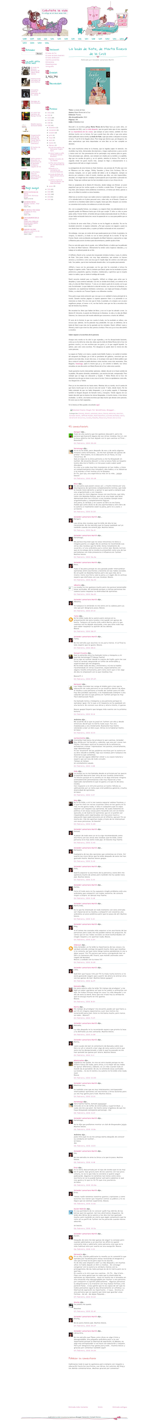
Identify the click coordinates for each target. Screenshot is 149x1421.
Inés (76, 771)
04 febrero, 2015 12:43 (84, 861)
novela (88, 418)
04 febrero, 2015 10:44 (84, 733)
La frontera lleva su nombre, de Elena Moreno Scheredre (36, 175)
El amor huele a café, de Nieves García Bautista (56, 154)
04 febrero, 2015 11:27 (84, 795)
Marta (76, 1007)
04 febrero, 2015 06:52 (85, 594)
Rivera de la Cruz (114, 418)
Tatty (76, 616)
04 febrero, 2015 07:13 (84, 611)
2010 (39, 38)
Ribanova (102, 418)
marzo (51, 143)
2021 (114, 38)
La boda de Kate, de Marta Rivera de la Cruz (56, 176)
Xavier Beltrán (80, 1209)
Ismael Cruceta (80, 653)
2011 (45, 38)
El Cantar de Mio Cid (35, 148)
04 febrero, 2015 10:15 (84, 714)
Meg (75, 800)
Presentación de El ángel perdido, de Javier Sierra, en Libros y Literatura (35, 139)
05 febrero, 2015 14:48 (84, 1162)
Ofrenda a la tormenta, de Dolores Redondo (56, 170)
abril (51, 140)
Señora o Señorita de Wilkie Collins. (31, 231)
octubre (52, 133)
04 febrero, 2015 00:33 (85, 443)
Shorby (77, 1302)
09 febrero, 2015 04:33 (85, 1351)
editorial (112, 413)
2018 (93, 38)
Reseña (95, 418)
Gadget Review (95, 1417)
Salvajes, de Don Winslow (35, 102)
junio (51, 135)
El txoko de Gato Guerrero (55, 55)
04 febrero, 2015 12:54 (84, 940)
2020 (107, 38)
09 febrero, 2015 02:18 (85, 1311)
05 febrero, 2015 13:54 (85, 1146)
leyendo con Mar (30, 229)
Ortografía (50, 66)
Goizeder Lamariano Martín (85, 517)
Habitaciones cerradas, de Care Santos (35, 80)
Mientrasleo (79, 1060)
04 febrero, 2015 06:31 (85, 530)
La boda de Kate (112, 415)
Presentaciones (51, 64)
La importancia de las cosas (82, 132)
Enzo (76, 1168)
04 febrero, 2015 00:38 (85, 478)
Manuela (77, 986)
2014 (66, 38)
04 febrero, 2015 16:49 (84, 981)
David (105, 413)
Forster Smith (74, 415)
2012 (52, 38)
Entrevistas (50, 62)
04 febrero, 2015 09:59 (85, 679)
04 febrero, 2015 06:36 (85, 557)
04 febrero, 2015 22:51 (84, 1096)
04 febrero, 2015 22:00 (85, 1078)
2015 (73, 38)
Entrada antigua (120, 1407)
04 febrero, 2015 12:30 (85, 824)
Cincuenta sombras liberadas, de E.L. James (35, 92)
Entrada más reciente (78, 1407)
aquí (97, 405)
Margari (77, 432)
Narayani (78, 684)
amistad (94, 413)
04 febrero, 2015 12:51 (84, 919)
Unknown (77, 945)
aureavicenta (79, 738)
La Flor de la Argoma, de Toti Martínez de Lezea (56, 164)
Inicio (100, 1407)
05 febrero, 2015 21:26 (85, 1204)
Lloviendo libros (30, 202)
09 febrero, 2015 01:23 (85, 1297)
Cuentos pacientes (52, 60)
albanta (77, 585)
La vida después (92, 129)
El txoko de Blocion (52, 57)
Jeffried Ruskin (87, 415)
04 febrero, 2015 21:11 (84, 1055)
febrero (52, 145)
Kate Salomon (99, 415)
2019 (100, 38)
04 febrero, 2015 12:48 (84, 898)
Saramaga (79, 364)
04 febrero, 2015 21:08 (84, 1035)
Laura (122, 415)
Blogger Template (82, 1417)
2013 (59, 38)
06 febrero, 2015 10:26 (85, 1228)
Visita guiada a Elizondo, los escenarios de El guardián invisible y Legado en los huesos (32, 163)
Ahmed (81, 413)
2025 (40, 43)
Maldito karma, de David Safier (36, 124)
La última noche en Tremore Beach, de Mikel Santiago (56, 181)
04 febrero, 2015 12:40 (84, 843)
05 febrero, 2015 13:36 (85, 1129)
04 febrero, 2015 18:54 (84, 1002)
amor (100, 413)
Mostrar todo (38, 236)
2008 (25, 38)
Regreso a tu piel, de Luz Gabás (56, 159)
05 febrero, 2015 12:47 (84, 1113)
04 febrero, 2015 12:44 (84, 880)
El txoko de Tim (51, 53)
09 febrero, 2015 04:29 (85, 1326)
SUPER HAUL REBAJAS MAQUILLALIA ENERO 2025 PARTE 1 (31, 223)
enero (51, 186)
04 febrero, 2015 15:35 (85, 962)
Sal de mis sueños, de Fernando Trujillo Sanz (56, 149)
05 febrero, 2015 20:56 (85, 1185)
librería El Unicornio (77, 418)
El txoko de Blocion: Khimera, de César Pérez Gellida (35, 71)
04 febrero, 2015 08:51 (85, 648)
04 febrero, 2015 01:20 (85, 512)
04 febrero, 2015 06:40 (85, 580)
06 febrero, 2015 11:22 (84, 1249)
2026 (47, 43)
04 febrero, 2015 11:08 (84, 766)
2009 (32, 38)
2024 (32, 43)
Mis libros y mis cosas (32, 210)
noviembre (53, 130)
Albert (87, 413)
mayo (51, 138)
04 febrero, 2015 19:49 (84, 1018)
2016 (79, 38)
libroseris (78, 1254)
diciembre (52, 127)
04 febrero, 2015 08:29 (85, 631)
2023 (25, 43)
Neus (76, 484)
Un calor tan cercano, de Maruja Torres (36, 114)
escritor (120, 413)
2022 (122, 38)
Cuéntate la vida (54, 1417)
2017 (86, 38)
